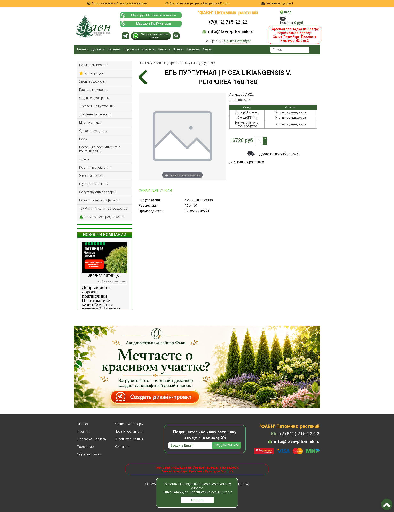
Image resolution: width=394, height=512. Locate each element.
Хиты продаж (94, 73)
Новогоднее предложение (104, 217)
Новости (164, 49)
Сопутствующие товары (97, 192)
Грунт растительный (94, 184)
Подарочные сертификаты (99, 200)
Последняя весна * (93, 65)
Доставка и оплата (91, 439)
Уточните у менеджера (290, 112)
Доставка (98, 49)
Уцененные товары (129, 424)
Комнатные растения (95, 167)
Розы (83, 139)
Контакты (148, 49)
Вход (287, 12)
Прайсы (178, 49)
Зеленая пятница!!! (104, 276)
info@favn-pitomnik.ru (231, 31)
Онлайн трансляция (129, 439)
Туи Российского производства (103, 208)
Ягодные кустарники (94, 98)
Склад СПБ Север (247, 112)
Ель (185, 63)
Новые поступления (129, 431)
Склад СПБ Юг (247, 117)
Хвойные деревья (92, 81)
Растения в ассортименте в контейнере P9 (99, 149)
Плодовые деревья (93, 90)
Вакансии (193, 49)
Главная (82, 49)
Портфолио (131, 49)
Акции (207, 49)
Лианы (84, 159)
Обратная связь (89, 454)
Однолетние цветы (93, 131)
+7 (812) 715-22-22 (295, 433)
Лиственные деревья (95, 114)
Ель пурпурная (202, 63)
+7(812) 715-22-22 (227, 22)
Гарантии (114, 49)
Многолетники (90, 123)
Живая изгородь (91, 176)
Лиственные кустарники (97, 106)
